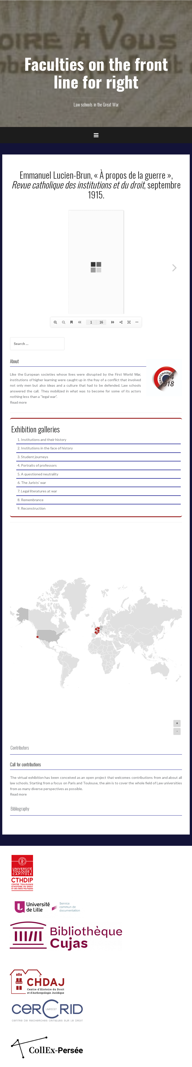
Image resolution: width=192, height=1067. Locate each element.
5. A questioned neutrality (38, 474)
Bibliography (19, 808)
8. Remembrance (31, 500)
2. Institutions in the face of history (45, 448)
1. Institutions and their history (42, 439)
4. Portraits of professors (37, 465)
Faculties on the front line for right (96, 72)
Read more (18, 402)
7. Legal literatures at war (37, 491)
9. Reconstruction (32, 508)
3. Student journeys (33, 457)
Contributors (19, 747)
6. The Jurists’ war (32, 482)
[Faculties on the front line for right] (96, 35)
